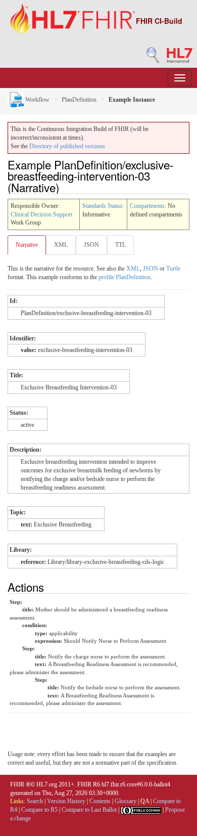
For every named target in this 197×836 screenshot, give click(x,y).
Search (35, 801)
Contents (100, 801)
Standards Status (102, 205)
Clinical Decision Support (41, 214)
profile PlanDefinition (124, 277)
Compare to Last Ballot (89, 809)
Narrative (27, 244)
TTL (120, 244)
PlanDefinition (79, 99)
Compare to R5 (39, 809)
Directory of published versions (67, 146)
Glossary (125, 801)
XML (61, 244)
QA (144, 801)
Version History (66, 801)
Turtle (173, 268)
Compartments (147, 205)
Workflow (37, 99)
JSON (91, 244)
